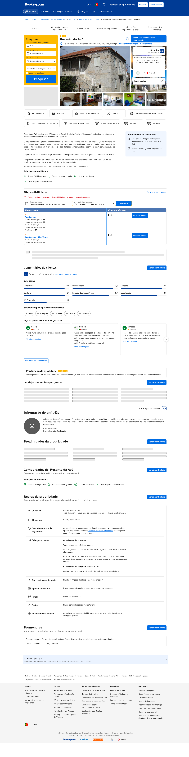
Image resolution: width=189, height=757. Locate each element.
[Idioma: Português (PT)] (97, 5)
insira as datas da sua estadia (100, 619)
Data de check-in (32, 50)
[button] (41, 68)
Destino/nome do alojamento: (37, 43)
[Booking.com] (34, 4)
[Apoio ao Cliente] (104, 5)
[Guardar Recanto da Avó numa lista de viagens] (127, 39)
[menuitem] (30, 11)
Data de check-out (32, 58)
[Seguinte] (163, 68)
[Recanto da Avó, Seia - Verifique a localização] (61, 43)
